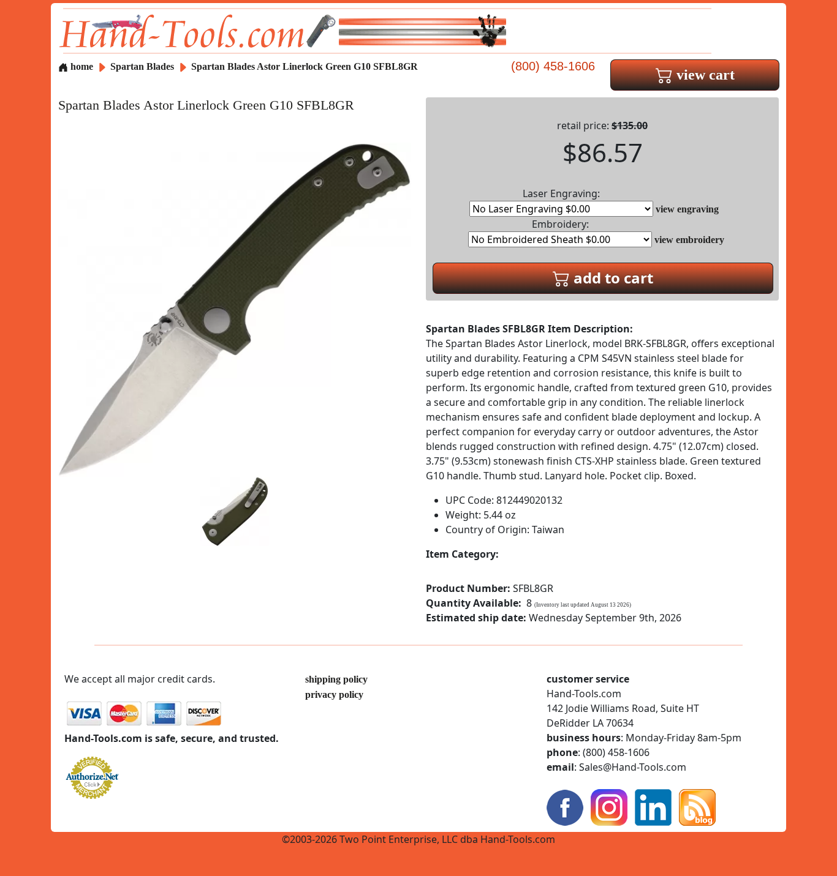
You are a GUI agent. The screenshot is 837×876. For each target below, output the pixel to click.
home (80, 66)
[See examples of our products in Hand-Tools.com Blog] (697, 806)
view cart (704, 75)
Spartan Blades (143, 66)
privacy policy (334, 694)
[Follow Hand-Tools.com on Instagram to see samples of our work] (609, 806)
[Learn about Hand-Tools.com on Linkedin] (653, 806)
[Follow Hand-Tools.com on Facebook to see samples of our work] (565, 806)
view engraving (687, 209)
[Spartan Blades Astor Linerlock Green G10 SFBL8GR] (234, 309)
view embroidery (689, 239)
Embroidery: (560, 224)
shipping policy (336, 679)
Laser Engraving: (561, 193)
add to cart (611, 278)
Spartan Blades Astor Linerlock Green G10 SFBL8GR (304, 66)
